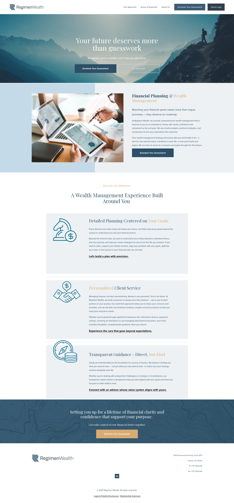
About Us (166, 7)
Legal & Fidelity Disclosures (106, 496)
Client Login (216, 7)
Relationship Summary (130, 496)
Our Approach (130, 7)
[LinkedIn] (117, 476)
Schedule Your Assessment (189, 7)
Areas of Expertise (149, 7)
